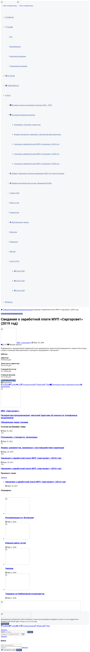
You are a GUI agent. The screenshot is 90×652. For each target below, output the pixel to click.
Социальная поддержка (18, 66)
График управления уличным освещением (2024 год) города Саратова (37, 173)
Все (11, 37)
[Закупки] (17, 564)
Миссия (12, 251)
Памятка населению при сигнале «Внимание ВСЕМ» (31, 183)
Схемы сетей (14, 193)
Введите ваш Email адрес (10, 621)
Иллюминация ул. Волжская (19, 517)
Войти (19, 650)
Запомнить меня (9, 650)
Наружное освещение (18, 56)
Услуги (11, 76)
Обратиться (13, 86)
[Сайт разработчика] (17, 6)
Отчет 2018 (20, 290)
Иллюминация (15, 46)
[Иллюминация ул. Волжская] (17, 513)
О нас (8, 95)
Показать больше (7, 380)
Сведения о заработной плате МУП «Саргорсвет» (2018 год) (36, 154)
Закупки (9, 568)
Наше (10, 27)
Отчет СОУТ (14, 261)
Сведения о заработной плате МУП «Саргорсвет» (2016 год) (36, 164)
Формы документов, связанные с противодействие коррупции (37, 134)
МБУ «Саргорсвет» (24, 343)
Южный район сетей (15, 543)
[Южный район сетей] (17, 539)
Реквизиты (14, 242)
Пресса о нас (14, 203)
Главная (9, 17)
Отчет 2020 (20, 271)
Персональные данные (20, 222)
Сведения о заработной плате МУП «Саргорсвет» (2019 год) (36, 144)
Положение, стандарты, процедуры (27, 125)
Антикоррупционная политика (23, 115)
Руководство (14, 212)
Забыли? (25, 647)
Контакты (13, 232)
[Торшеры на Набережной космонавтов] (17, 589)
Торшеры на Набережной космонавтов (24, 594)
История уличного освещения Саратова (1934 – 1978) (31, 105)
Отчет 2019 (20, 281)
